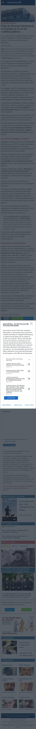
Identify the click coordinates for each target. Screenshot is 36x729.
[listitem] (18, 359)
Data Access (18, 405)
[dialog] (18, 364)
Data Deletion (6, 405)
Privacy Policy (29, 405)
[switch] (28, 364)
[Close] (32, 324)
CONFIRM (11, 398)
